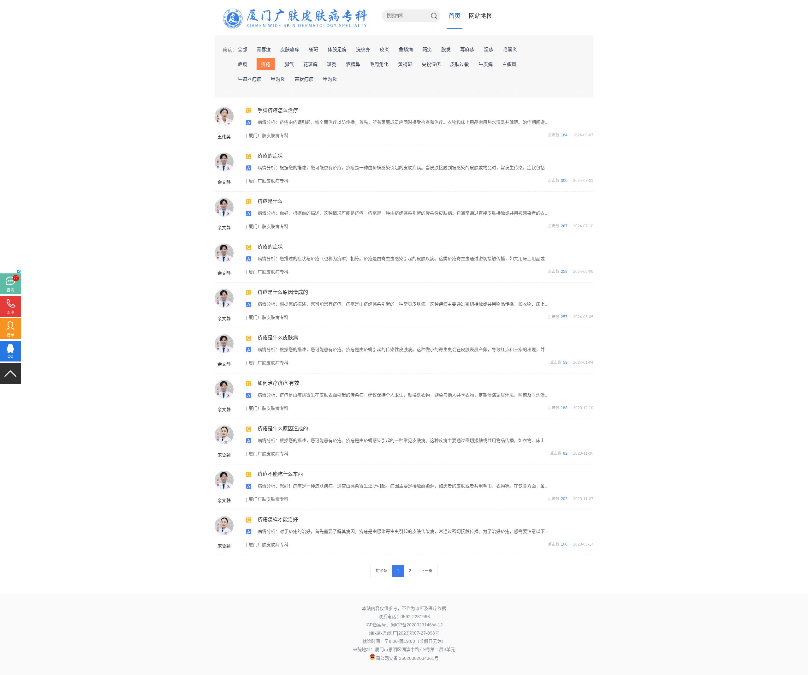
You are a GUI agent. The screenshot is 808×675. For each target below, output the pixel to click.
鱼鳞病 (406, 49)
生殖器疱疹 (249, 79)
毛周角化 (379, 64)
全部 (242, 49)
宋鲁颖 (224, 454)
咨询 (10, 290)
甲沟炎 (278, 79)
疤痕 (242, 64)
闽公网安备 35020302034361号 (407, 658)
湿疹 (488, 49)
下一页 (426, 571)
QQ (10, 356)
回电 (10, 312)
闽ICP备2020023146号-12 (416, 624)
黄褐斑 (405, 64)
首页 (454, 16)
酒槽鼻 (353, 64)
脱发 (446, 49)
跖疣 (427, 49)
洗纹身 (363, 49)
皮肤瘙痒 (289, 49)
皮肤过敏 (459, 64)
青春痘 (264, 49)
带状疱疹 (303, 79)
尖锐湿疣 (431, 64)
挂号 (10, 335)
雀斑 (313, 49)
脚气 (289, 64)
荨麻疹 (467, 49)
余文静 (224, 182)
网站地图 (481, 16)
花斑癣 (310, 64)
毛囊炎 (510, 49)
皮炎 (384, 49)
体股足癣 (337, 49)
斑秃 (331, 64)
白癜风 (509, 64)
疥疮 (265, 64)
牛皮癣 (485, 64)
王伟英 (224, 136)
